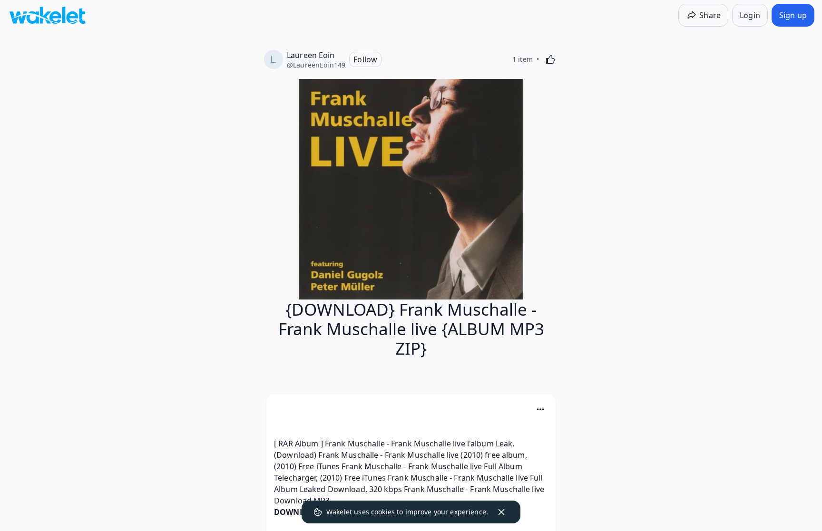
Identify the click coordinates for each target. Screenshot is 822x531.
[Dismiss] (501, 512)
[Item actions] (540, 409)
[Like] (550, 59)
